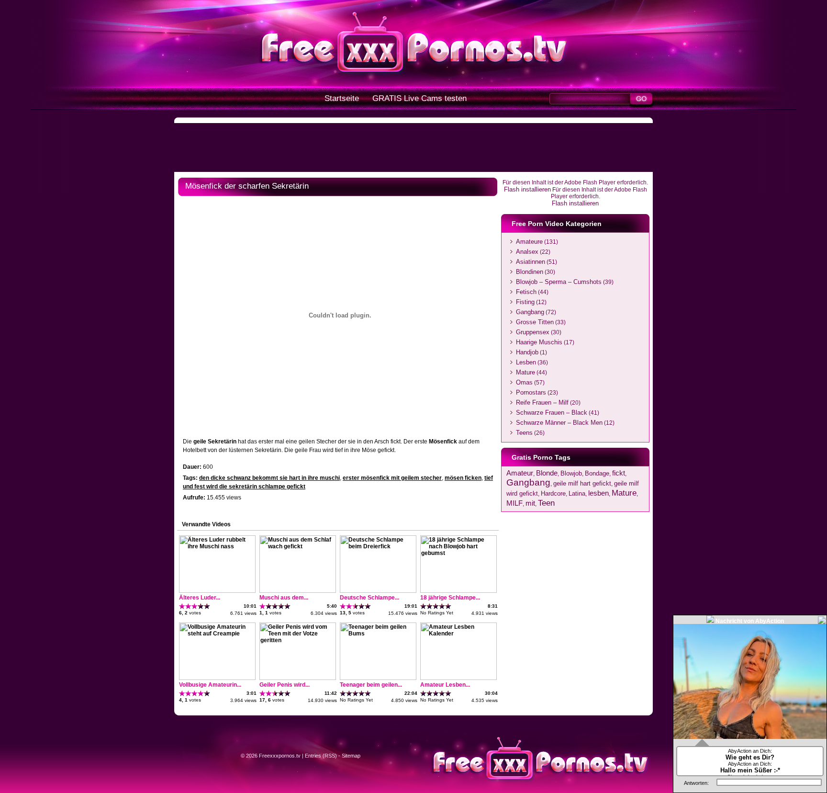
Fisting (525, 302)
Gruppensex (532, 332)
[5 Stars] (207, 606)
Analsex (527, 251)
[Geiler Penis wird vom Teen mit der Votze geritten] (297, 678)
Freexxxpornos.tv (280, 756)
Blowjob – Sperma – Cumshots (559, 281)
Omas (524, 382)
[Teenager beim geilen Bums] (378, 678)
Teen (546, 503)
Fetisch (526, 291)
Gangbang (530, 312)
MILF (514, 503)
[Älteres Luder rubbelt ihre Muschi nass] (217, 591)
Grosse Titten (535, 322)
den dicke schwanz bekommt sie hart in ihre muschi (269, 478)
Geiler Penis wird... (284, 684)
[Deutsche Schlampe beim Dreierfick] (378, 591)
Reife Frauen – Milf (542, 402)
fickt (618, 473)
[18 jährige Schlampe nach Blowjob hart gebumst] (458, 591)
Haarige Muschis (539, 342)
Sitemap (351, 756)
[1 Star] (182, 606)
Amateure (529, 241)
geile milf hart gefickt (582, 483)
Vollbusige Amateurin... (210, 684)
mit (530, 503)
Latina (577, 493)
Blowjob (571, 473)
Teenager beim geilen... (371, 684)
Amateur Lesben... (445, 684)
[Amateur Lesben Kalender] (458, 678)
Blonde (547, 473)
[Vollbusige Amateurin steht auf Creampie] (217, 678)
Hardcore (553, 493)
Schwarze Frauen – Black (551, 412)
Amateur (519, 473)
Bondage (597, 473)
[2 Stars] (188, 606)
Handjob (527, 352)
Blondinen (529, 271)
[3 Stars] (194, 606)
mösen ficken (463, 478)
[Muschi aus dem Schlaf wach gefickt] (297, 591)
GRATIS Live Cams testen (419, 98)
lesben (598, 493)
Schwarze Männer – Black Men (559, 422)
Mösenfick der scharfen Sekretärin (247, 186)
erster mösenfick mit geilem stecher (392, 478)
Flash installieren (527, 189)
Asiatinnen (530, 261)
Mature (525, 372)
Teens (524, 432)
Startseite (341, 98)
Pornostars (531, 392)
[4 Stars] (201, 606)
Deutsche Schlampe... (369, 597)
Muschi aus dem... (283, 597)
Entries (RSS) (321, 756)
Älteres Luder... (199, 597)
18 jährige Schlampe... (450, 597)
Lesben (526, 362)
